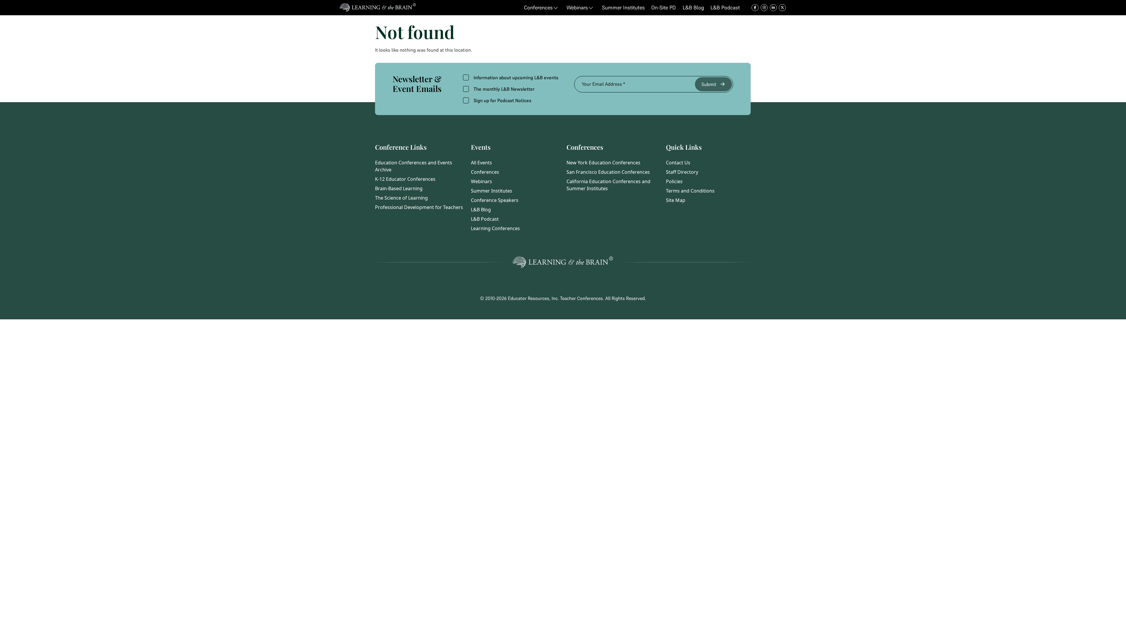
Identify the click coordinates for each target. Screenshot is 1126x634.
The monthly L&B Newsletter (504, 89)
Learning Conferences (495, 228)
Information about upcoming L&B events (516, 77)
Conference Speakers (494, 200)
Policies (674, 181)
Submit (708, 84)
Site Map (675, 200)
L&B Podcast (485, 219)
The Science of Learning (401, 198)
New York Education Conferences (603, 162)
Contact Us (678, 162)
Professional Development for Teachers (419, 207)
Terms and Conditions (690, 191)
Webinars (481, 181)
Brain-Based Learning (399, 188)
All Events (481, 162)
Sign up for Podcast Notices (502, 100)
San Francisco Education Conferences (608, 172)
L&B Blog (481, 209)
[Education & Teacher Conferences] (378, 8)
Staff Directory (682, 172)
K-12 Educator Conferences (405, 179)
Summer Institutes (491, 191)
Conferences (485, 172)
